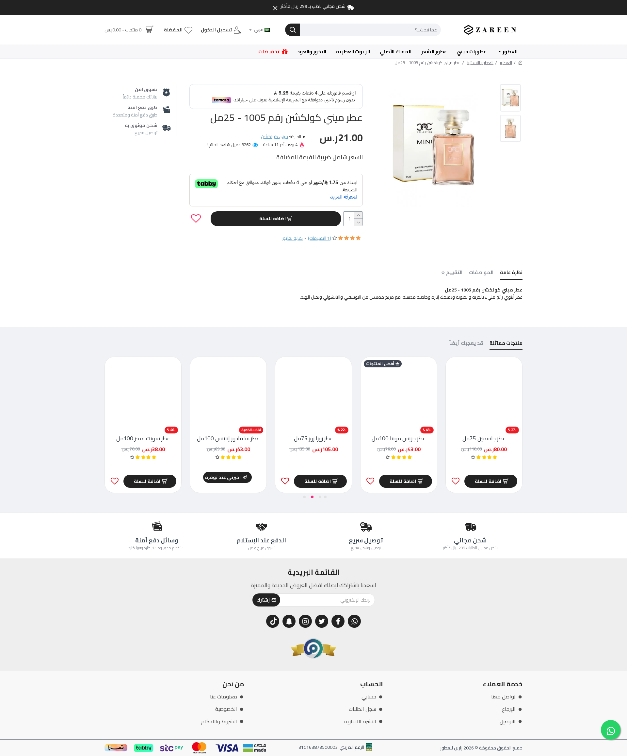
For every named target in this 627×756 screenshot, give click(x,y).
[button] (325, 497)
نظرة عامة (511, 273)
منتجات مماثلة (506, 344)
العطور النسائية (480, 62)
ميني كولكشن (274, 136)
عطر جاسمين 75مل (484, 438)
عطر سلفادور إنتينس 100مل (228, 438)
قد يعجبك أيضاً (466, 344)
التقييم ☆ (451, 273)
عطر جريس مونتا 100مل (399, 438)
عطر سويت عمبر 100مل (143, 438)
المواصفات (481, 273)
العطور (506, 62)
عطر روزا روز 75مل (313, 438)
